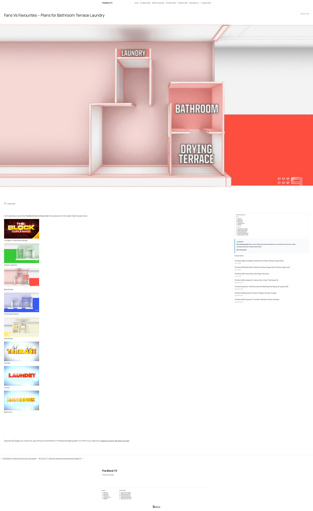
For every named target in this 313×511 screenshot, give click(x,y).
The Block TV (107, 3)
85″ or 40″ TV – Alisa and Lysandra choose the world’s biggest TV (60, 458)
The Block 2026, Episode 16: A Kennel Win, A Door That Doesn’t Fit (256, 280)
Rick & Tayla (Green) (242, 231)
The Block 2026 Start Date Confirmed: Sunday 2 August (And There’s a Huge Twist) (262, 267)
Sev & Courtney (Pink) (242, 234)
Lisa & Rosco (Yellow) (242, 228)
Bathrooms (240, 220)
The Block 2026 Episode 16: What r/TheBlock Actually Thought (255, 293)
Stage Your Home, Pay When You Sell (114, 441)
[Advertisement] (53, 426)
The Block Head (11, 203)
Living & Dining (241, 223)
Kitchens (239, 218)
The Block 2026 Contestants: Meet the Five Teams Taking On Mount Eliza (259, 261)
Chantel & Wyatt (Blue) (242, 233)
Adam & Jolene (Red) (242, 230)
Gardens (239, 224)
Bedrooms (239, 221)
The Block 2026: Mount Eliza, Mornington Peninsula (252, 273)
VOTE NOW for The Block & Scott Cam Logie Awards (19, 458)
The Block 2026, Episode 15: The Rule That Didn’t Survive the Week (257, 299)
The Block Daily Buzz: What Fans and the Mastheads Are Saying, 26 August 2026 (261, 286)
